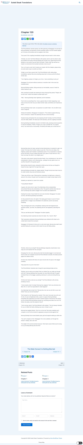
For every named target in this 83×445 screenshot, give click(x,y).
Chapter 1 (24, 379)
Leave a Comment (25, 381)
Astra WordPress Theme (56, 438)
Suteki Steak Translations (21, 3)
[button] (79, 2)
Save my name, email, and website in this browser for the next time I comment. (40, 420)
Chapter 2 (45, 379)
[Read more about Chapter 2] (45, 375)
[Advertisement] (41, 19)
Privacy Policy (41, 442)
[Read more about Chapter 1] (24, 375)
